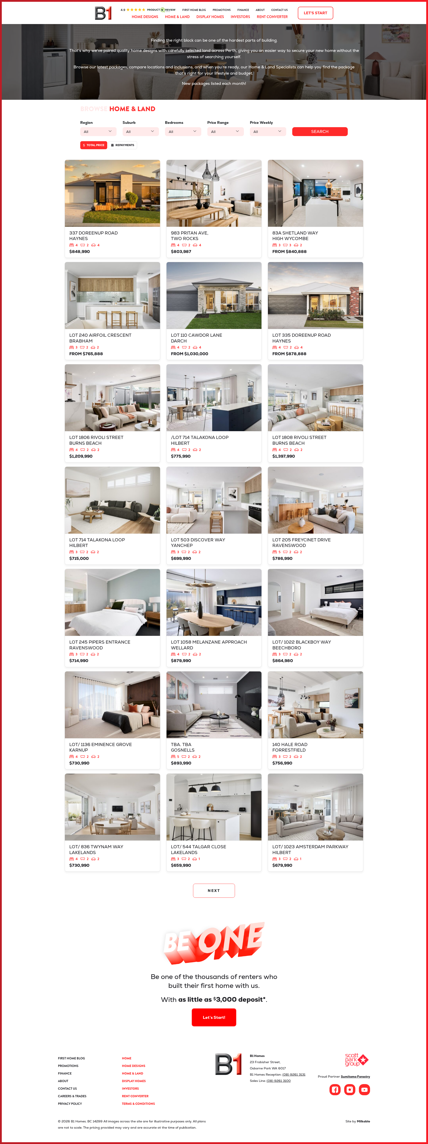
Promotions (222, 10)
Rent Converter (272, 16)
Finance (243, 10)
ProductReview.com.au (148, 10)
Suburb (129, 122)
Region (86, 122)
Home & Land (177, 16)
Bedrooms (174, 122)
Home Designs (145, 16)
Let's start (315, 13)
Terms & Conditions (138, 1103)
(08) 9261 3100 (279, 1081)
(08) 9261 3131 (293, 1075)
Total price (95, 145)
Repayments (124, 145)
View (112, 209)
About (260, 10)
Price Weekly (261, 122)
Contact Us (279, 10)
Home (126, 1058)
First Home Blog (194, 10)
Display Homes (210, 16)
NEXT (214, 890)
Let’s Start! (214, 1017)
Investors (240, 16)
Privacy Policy (70, 1103)
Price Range (218, 122)
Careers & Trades (72, 1096)
